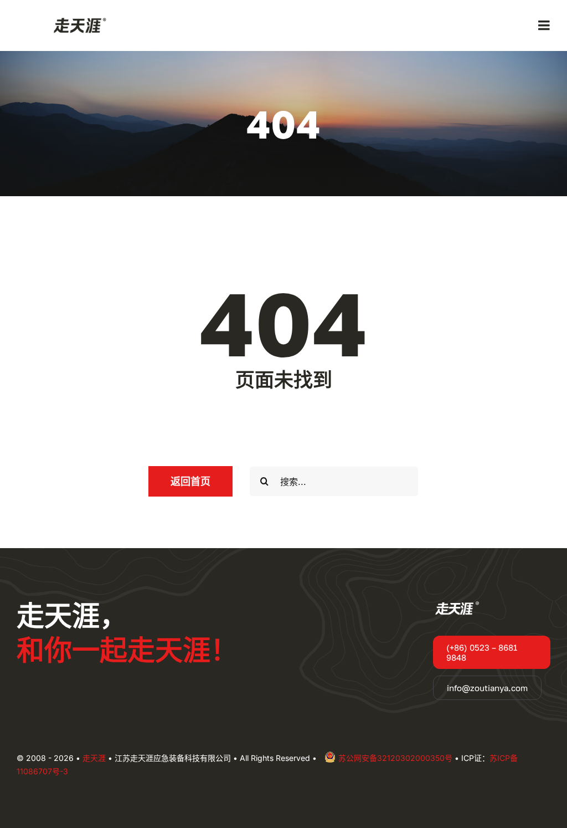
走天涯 (94, 758)
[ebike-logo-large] (77, 18)
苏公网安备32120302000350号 (395, 758)
